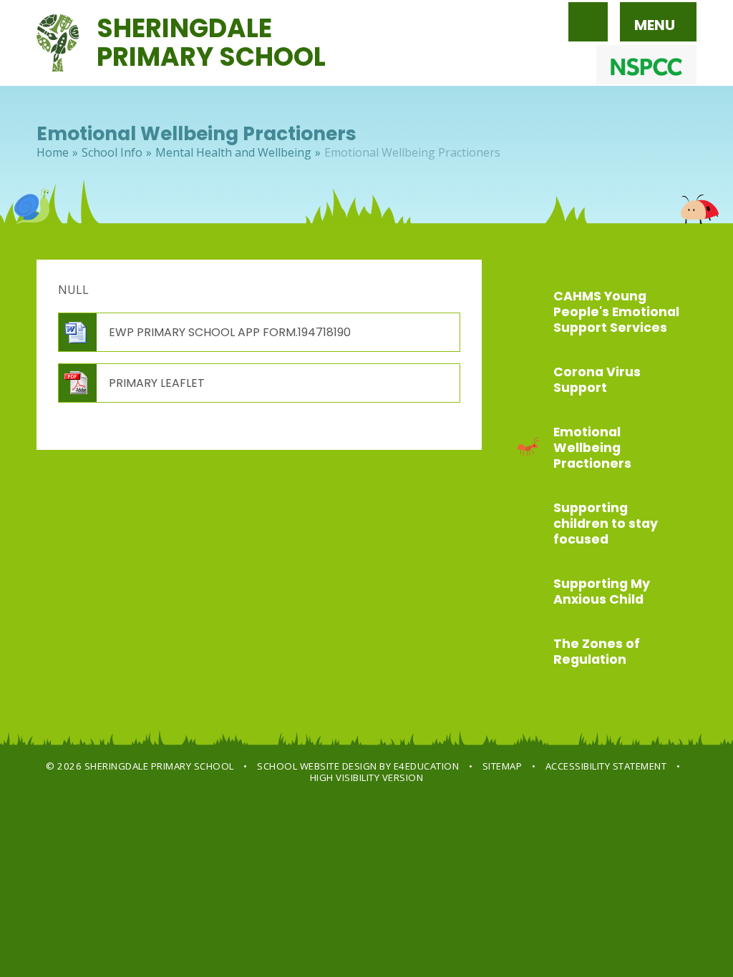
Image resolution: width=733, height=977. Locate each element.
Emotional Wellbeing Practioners (412, 152)
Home (53, 152)
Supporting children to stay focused (605, 523)
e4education (427, 766)
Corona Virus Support (597, 379)
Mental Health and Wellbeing (233, 152)
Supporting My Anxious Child (601, 591)
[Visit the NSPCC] (646, 64)
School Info (112, 152)
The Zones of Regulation (596, 651)
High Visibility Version (367, 777)
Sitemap (502, 766)
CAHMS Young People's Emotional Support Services (616, 312)
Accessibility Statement (606, 766)
